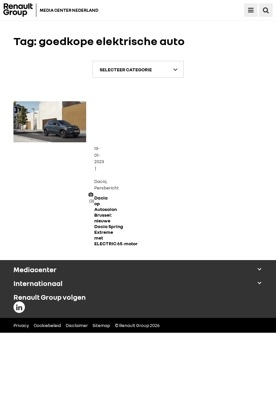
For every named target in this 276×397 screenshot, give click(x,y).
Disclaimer (77, 325)
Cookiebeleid (47, 325)
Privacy (21, 325)
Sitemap (101, 325)
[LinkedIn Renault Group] (19, 307)
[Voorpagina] (19, 10)
